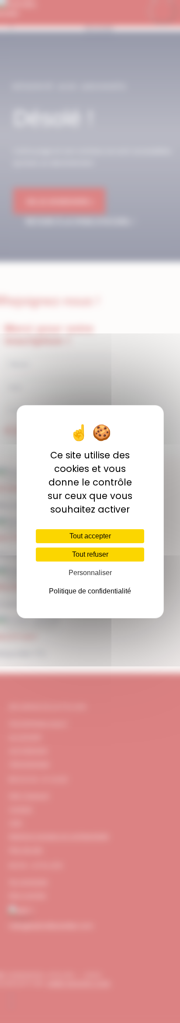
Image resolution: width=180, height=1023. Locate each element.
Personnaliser (90, 572)
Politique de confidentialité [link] (90, 591)
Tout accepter (90, 536)
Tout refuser (90, 554)
